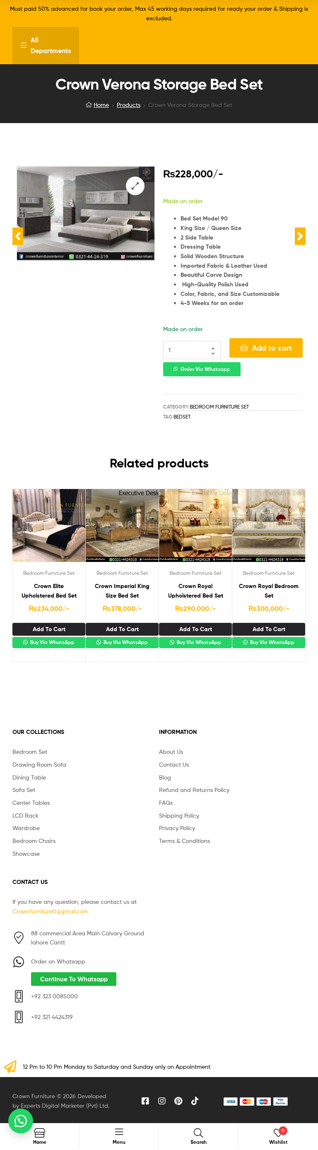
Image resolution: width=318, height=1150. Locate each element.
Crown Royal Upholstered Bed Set (195, 590)
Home (101, 104)
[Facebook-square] (145, 1101)
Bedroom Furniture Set (219, 407)
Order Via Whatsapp (205, 369)
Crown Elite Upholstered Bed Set (49, 590)
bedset (181, 417)
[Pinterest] (178, 1101)
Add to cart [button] (49, 629)
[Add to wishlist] (28, 529)
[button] (135, 186)
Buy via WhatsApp (52, 642)
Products (128, 104)
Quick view (69, 529)
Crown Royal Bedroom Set (269, 590)
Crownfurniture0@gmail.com (50, 911)
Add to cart (272, 348)
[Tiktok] (195, 1101)
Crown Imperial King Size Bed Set (122, 590)
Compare (49, 529)
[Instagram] (162, 1101)
